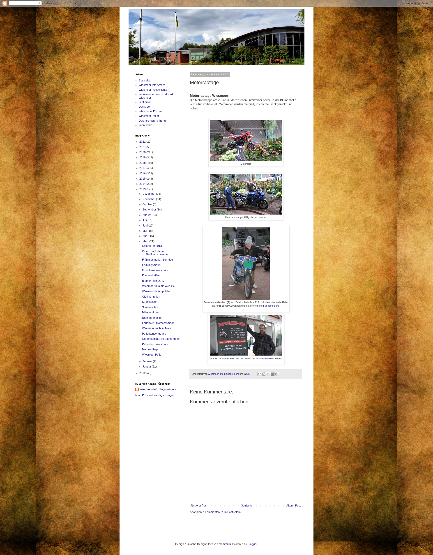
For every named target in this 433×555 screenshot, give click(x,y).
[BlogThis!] (264, 374)
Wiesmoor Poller (149, 116)
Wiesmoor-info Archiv (152, 85)
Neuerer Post (199, 505)
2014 (142, 183)
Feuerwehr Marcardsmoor (158, 323)
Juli (145, 220)
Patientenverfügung (154, 333)
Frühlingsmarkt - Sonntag (157, 259)
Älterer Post (293, 505)
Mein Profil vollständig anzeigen (155, 395)
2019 (142, 157)
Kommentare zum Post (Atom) (223, 512)
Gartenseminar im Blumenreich (161, 338)
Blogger (252, 544)
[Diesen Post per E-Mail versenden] (259, 374)
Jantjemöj (145, 102)
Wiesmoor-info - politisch (157, 291)
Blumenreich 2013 (153, 280)
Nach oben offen (152, 317)
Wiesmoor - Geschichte (153, 89)
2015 (142, 178)
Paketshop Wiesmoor (155, 344)
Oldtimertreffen (151, 296)
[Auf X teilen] (268, 374)
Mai (145, 230)
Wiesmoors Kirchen (151, 111)
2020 (142, 152)
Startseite (247, 505)
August (147, 215)
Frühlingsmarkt (151, 265)
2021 (142, 147)
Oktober (148, 204)
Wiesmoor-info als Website (158, 286)
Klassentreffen (151, 275)
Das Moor (145, 106)
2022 (142, 141)
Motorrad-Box (263, 358)
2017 (142, 168)
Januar (147, 366)
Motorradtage (150, 349)
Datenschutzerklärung (152, 120)
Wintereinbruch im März (156, 328)
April (146, 236)
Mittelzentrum (150, 312)
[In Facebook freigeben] (272, 374)
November (149, 199)
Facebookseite (271, 305)
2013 (142, 189)
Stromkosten (149, 301)
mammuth (225, 544)
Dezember (149, 193)
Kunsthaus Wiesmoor (155, 270)
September (150, 209)
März (146, 241)
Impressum (145, 125)
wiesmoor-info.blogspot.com (158, 389)
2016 (142, 173)
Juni (145, 225)
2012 (142, 373)
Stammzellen (150, 307)
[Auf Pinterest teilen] (276, 374)
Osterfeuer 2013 (152, 245)
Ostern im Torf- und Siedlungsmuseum (155, 253)
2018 (142, 162)
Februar (148, 361)
